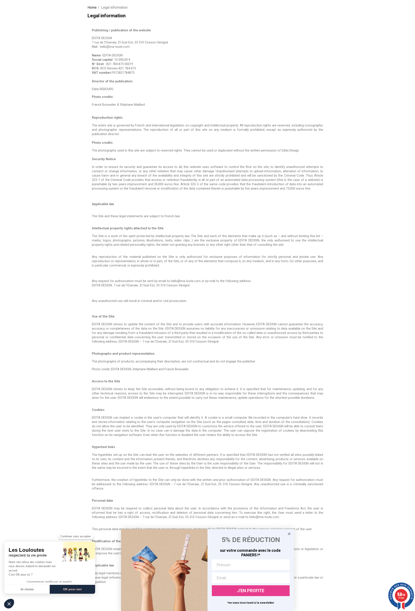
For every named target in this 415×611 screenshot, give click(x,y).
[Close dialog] (289, 533)
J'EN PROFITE (250, 590)
